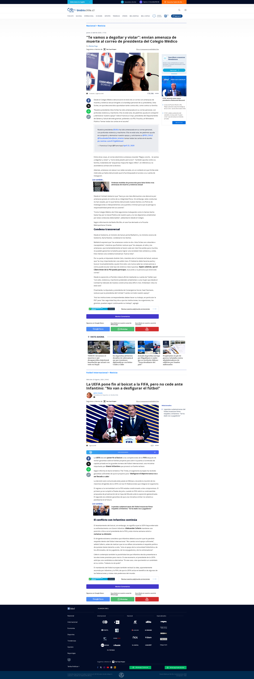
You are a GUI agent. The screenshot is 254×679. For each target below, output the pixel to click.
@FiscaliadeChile (105, 138)
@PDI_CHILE (147, 135)
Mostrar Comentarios (122, 316)
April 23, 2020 (128, 145)
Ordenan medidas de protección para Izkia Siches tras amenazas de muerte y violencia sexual (132, 184)
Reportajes (71, 653)
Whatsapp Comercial (141, 667)
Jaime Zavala (97, 393)
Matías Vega (93, 46)
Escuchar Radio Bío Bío (174, 2)
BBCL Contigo (145, 16)
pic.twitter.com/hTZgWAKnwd (110, 141)
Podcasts (70, 16)
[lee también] (101, 511)
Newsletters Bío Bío (130, 2)
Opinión (124, 16)
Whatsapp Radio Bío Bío (177, 667)
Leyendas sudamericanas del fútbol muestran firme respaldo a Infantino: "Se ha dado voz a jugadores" (132, 508)
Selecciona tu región (77, 2)
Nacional (79, 16)
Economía (99, 16)
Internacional (89, 16)
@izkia (116, 129)
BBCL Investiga (134, 16)
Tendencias (116, 16)
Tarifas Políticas (73, 666)
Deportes (107, 16)
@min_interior (118, 138)
